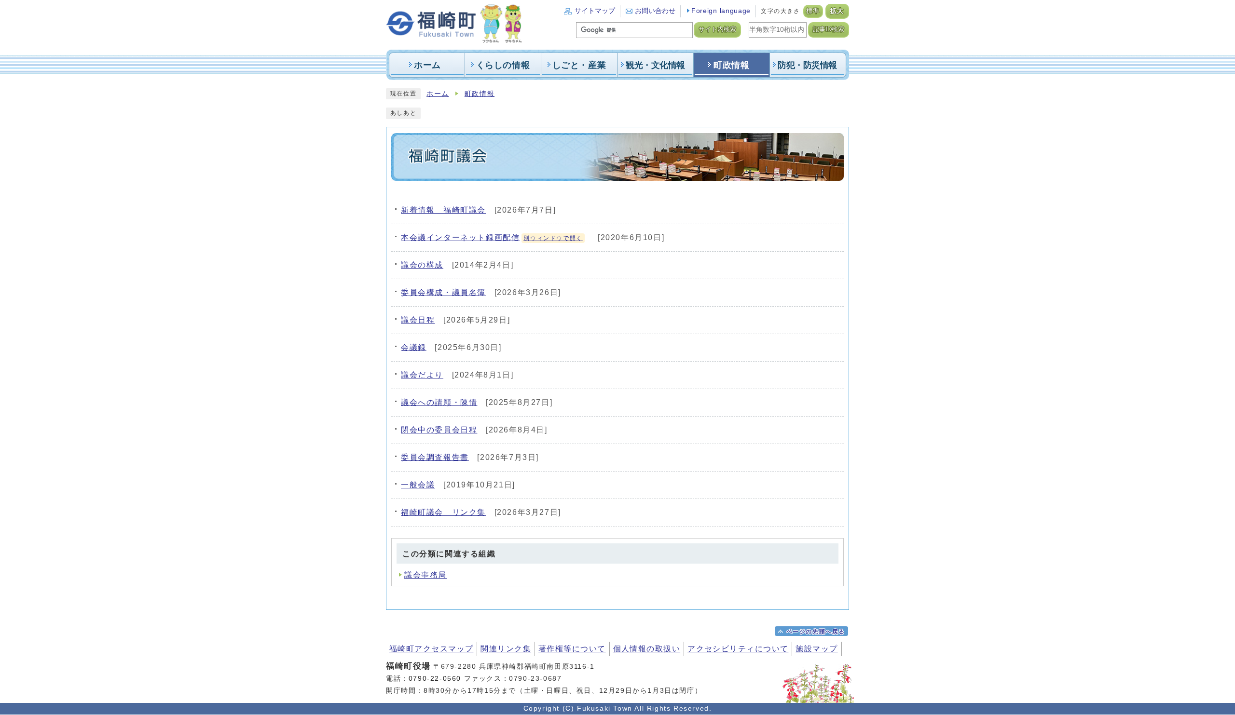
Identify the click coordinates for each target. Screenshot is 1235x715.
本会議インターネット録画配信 (492, 237)
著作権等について (572, 649)
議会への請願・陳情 (439, 402)
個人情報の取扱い (647, 649)
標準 (813, 11)
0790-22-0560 (435, 678)
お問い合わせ (655, 10)
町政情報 (479, 93)
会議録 (413, 347)
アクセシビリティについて (737, 649)
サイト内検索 (717, 29)
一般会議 (418, 485)
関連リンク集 (505, 649)
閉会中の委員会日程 (439, 430)
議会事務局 (425, 575)
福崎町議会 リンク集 (443, 512)
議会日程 (418, 320)
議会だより (422, 375)
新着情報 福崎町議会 (443, 210)
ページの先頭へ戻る (815, 631)
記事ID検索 (828, 29)
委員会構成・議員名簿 (443, 292)
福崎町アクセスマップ (431, 649)
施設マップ (816, 649)
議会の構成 (422, 265)
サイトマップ (595, 10)
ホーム (437, 93)
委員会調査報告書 (435, 457)
